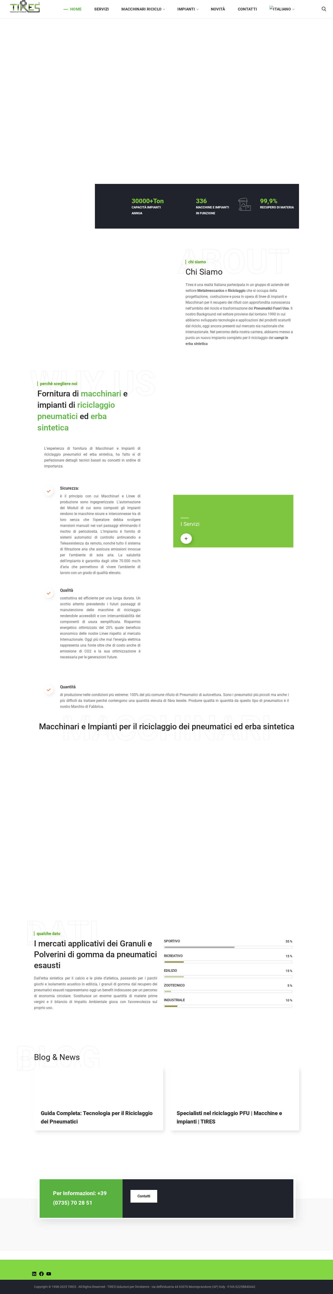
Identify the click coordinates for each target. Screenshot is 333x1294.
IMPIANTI (190, 781)
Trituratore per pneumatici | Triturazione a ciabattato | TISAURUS (127, 754)
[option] (98, 1102)
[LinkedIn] (34, 1275)
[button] (324, 9)
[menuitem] (281, 9)
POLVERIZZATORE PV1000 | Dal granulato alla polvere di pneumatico (131, 795)
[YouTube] (48, 1275)
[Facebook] (41, 1275)
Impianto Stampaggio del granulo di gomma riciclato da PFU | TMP (197, 836)
